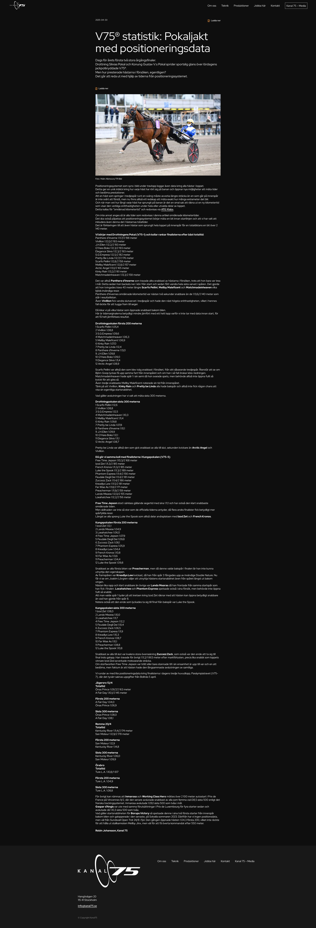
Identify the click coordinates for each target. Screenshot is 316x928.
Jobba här (260, 5)
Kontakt (275, 5)
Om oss (211, 5)
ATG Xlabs (167, 209)
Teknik (225, 5)
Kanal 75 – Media (296, 5)
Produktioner (241, 5)
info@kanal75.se (87, 906)
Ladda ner (216, 20)
